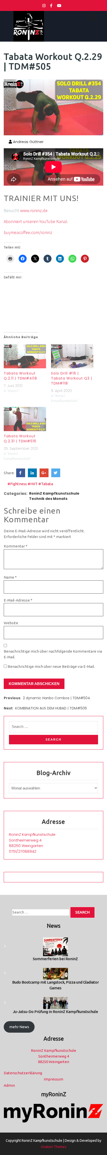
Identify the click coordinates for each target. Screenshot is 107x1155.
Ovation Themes (53, 1147)
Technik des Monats (48, 498)
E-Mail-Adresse (18, 600)
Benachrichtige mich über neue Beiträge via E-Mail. (51, 666)
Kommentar (15, 546)
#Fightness (17, 484)
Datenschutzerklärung (23, 1073)
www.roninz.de (34, 210)
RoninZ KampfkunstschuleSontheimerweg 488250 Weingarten (32, 840)
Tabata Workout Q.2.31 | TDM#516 (20, 439)
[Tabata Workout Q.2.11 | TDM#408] (25, 356)
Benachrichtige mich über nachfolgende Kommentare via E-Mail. (53, 654)
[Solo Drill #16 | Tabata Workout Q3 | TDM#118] (72, 356)
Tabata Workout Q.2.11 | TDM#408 (20, 376)
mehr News (19, 1027)
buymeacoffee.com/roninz (28, 232)
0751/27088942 (22, 851)
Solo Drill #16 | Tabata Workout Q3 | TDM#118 (71, 378)
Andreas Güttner (28, 141)
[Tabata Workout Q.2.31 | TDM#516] (25, 419)
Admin (9, 1085)
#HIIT (33, 484)
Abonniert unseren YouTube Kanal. (36, 221)
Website (11, 623)
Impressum (53, 1079)
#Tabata (45, 484)
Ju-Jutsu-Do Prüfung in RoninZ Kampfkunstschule (55, 1011)
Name (10, 577)
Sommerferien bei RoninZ (55, 959)
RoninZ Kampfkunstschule (54, 493)
